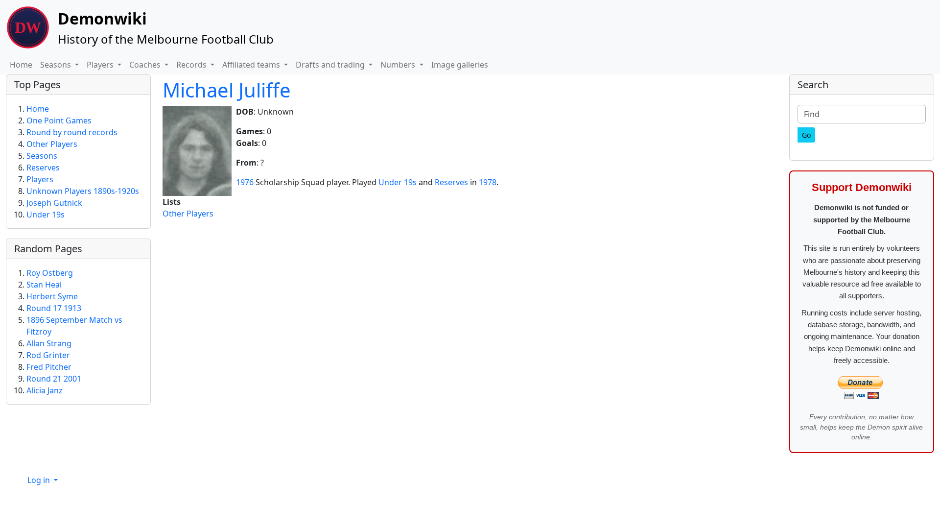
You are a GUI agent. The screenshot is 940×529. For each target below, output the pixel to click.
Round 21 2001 (53, 378)
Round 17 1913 (53, 308)
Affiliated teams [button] (252, 64)
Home (21, 64)
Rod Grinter (48, 355)
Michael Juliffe (227, 89)
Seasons (41, 155)
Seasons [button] (56, 64)
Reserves (451, 182)
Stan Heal (44, 284)
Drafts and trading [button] (331, 64)
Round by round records (72, 132)
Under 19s (397, 182)
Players (39, 179)
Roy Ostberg (49, 272)
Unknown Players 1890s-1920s (82, 191)
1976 (245, 182)
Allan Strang (48, 343)
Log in (39, 480)
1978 (487, 182)
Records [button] (192, 64)
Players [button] (101, 64)
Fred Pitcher (48, 366)
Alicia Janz (44, 390)
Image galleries (459, 64)
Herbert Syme (52, 296)
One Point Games (59, 120)
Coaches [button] (146, 64)
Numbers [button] (398, 64)
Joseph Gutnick (54, 202)
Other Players (188, 213)
